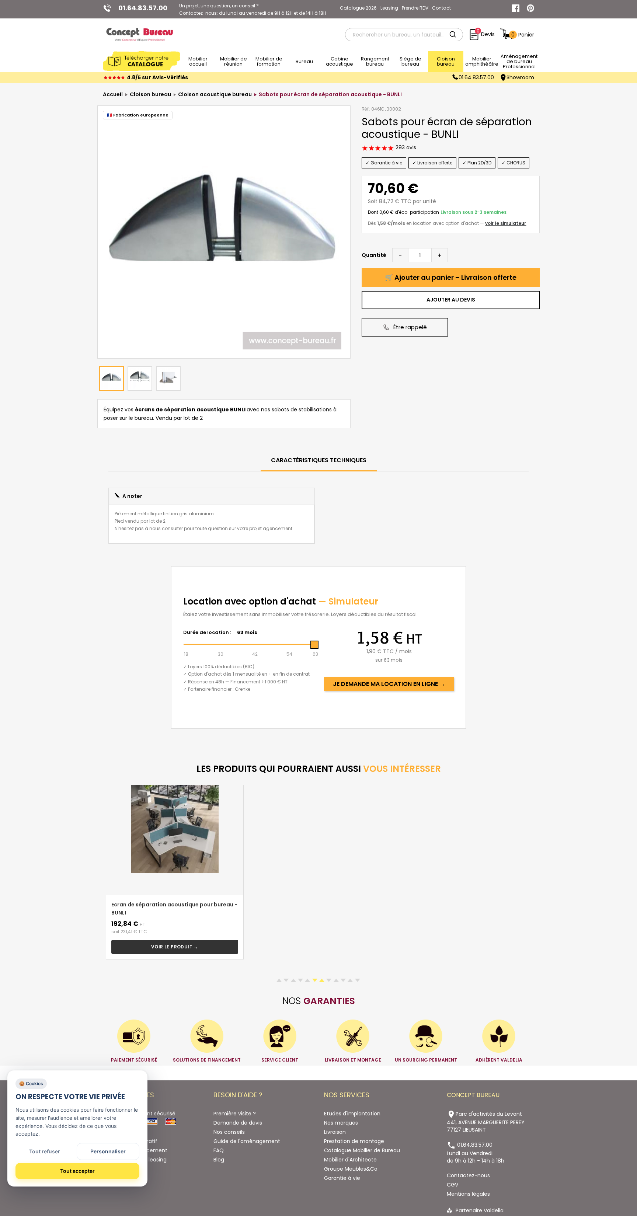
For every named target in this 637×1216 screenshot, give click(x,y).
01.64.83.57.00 (476, 77)
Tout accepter (77, 1171)
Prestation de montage (354, 1141)
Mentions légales (468, 1194)
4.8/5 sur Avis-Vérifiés (157, 77)
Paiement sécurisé (151, 1113)
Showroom (520, 77)
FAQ (218, 1150)
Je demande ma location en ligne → (389, 684)
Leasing (389, 8)
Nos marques (341, 1122)
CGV (452, 1184)
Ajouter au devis (451, 299)
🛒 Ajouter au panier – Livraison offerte (450, 277)
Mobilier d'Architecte (350, 1159)
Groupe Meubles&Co (350, 1169)
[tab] (319, 460)
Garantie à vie (342, 1178)
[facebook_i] (515, 8)
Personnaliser (108, 1151)
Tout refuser (44, 1151)
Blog (218, 1159)
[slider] (314, 645)
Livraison (335, 1132)
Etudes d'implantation (352, 1113)
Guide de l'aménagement (246, 1141)
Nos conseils (229, 1132)
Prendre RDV (415, 8)
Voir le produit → (174, 947)
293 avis (405, 147)
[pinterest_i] (530, 8)
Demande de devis (237, 1122)
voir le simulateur (505, 223)
